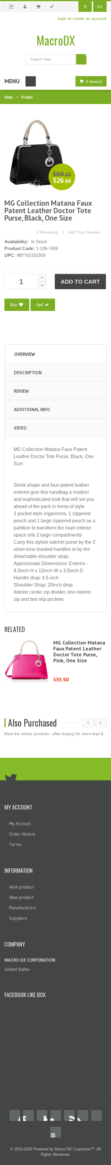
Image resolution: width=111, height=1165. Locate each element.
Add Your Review (84, 232)
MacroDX (55, 40)
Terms (15, 844)
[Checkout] (54, 6)
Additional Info (32, 409)
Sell (40, 304)
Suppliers (18, 918)
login (62, 18)
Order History (22, 834)
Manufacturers (22, 908)
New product (21, 897)
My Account (20, 823)
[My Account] (27, 6)
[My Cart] (41, 6)
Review (21, 391)
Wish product (21, 887)
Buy (14, 304)
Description (28, 372)
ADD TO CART (80, 282)
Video (20, 428)
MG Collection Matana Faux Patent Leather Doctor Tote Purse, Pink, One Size (79, 651)
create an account (90, 18)
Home (8, 97)
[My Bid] (11, 6)
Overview (24, 354)
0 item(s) (94, 81)
